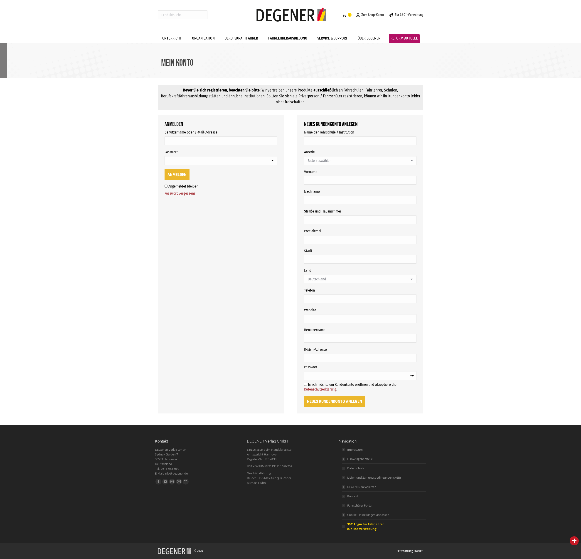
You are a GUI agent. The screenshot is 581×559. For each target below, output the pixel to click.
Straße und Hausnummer (322, 211)
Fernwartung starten (410, 551)
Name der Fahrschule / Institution (329, 132)
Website (310, 310)
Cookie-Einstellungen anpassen (368, 515)
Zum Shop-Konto (372, 15)
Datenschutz (355, 468)
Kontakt (352, 496)
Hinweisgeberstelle (360, 459)
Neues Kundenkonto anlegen (334, 401)
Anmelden (177, 174)
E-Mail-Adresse (324, 349)
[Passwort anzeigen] (272, 160)
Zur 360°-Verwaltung (409, 15)
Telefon (309, 290)
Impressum (355, 450)
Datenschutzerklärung (320, 389)
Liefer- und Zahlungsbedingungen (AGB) (374, 477)
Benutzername (324, 329)
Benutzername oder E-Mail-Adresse (200, 132)
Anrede (309, 152)
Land (307, 270)
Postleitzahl (312, 231)
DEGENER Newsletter (361, 487)
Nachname (312, 191)
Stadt (308, 251)
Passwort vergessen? (180, 193)
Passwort (180, 152)
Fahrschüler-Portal (359, 505)
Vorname (310, 172)
